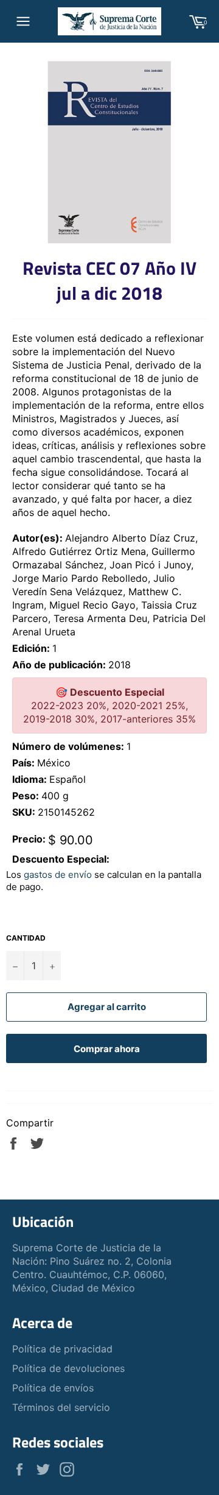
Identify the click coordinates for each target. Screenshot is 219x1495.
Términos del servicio (61, 1407)
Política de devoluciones (68, 1368)
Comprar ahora (107, 1049)
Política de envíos (53, 1388)
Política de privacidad (62, 1349)
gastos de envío (58, 874)
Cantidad (26, 937)
